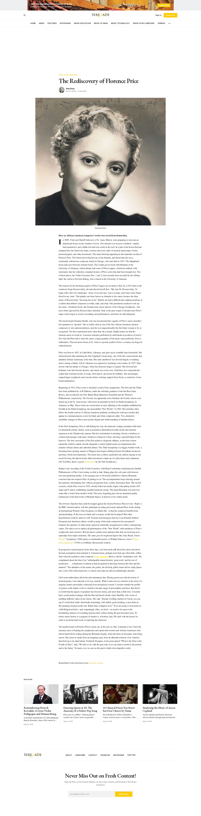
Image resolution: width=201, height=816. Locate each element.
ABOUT (69, 755)
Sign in (158, 15)
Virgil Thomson (101, 556)
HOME (33, 23)
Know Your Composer (68, 75)
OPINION (161, 23)
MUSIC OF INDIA (101, 23)
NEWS (41, 23)
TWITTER (131, 755)
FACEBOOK (105, 755)
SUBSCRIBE (80, 755)
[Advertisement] (100, 47)
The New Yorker (96, 662)
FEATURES (52, 23)
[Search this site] (24, 15)
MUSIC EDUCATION (82, 23)
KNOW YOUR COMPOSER (143, 23)
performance (89, 461)
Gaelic (62, 539)
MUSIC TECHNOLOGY (120, 23)
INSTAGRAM (118, 755)
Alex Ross (70, 88)
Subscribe (170, 15)
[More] (169, 23)
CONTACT (92, 755)
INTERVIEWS (65, 23)
